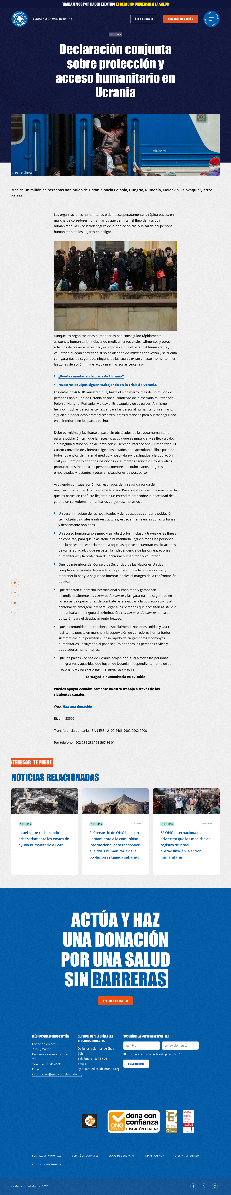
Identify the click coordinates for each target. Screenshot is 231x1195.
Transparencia (154, 1155)
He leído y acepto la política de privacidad (152, 1054)
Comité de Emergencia (46, 1164)
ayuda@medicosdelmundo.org (99, 1069)
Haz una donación (77, 706)
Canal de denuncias (122, 1155)
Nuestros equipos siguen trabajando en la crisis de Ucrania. (107, 385)
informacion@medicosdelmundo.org (57, 1074)
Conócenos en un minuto (49, 18)
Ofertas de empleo (187, 1155)
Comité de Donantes (85, 1155)
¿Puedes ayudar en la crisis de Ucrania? (91, 376)
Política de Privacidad (47, 1155)
